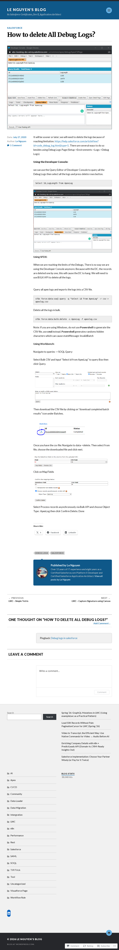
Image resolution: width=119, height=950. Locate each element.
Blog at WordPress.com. (21, 944)
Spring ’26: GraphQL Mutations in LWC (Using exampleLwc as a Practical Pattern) (84, 714)
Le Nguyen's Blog (26, 9)
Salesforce (14, 28)
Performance (17, 835)
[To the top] (109, 933)
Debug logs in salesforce (64, 638)
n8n (12, 828)
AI (11, 773)
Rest (12, 842)
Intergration (16, 814)
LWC (12, 821)
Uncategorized (17, 883)
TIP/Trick (15, 870)
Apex (13, 780)
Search (10, 712)
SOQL (13, 863)
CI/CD (13, 787)
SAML (13, 856)
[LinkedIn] (9, 913)
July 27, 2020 (19, 137)
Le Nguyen (21, 141)
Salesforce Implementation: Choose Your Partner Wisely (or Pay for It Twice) (86, 758)
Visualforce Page (18, 890)
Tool (12, 876)
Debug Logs (41, 553)
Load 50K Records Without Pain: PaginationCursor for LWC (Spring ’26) (81, 724)
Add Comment (101, 623)
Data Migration (18, 807)
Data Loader (16, 800)
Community (16, 793)
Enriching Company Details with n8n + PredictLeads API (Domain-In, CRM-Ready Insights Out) (83, 746)
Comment (101, 692)
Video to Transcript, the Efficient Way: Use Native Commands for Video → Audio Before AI (85, 735)
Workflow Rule (18, 897)
